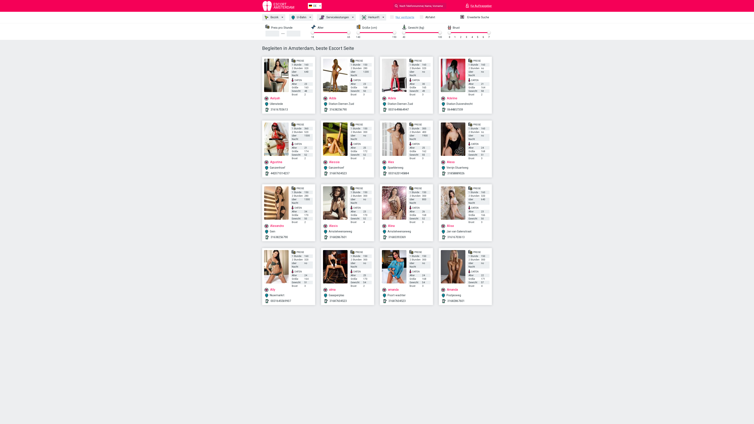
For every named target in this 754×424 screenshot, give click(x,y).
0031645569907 (281, 301)
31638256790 (338, 109)
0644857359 (455, 109)
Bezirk (274, 17)
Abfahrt (430, 17)
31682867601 (338, 237)
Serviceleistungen (337, 17)
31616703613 (279, 109)
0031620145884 (398, 173)
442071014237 (280, 173)
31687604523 (338, 173)
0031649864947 (398, 109)
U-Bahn (301, 17)
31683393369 (397, 237)
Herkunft (373, 17)
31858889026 (456, 173)
